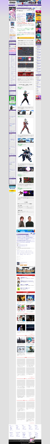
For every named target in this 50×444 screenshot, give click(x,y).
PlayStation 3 (18, 16)
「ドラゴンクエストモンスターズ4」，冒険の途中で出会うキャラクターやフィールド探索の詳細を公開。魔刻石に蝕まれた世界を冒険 (39, 69)
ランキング (40, 0)
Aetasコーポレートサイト (12, 183)
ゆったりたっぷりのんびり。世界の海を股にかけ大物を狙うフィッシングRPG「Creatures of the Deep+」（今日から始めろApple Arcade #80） (21, 375)
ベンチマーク (30, 436)
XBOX (13, 5)
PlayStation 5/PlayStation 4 (12, 93)
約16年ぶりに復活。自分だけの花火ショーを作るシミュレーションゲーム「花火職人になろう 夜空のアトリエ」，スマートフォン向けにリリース (39, 49)
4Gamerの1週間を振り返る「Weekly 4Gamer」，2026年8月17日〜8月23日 (29, 374)
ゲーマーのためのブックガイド (13, 70)
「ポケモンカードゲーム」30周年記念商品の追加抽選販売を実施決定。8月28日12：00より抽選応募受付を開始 (39, 47)
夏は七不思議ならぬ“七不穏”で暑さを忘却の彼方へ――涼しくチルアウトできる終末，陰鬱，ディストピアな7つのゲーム (12, 131)
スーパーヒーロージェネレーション (12, 26)
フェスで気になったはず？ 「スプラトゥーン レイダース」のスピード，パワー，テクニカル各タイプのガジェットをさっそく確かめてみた (12, 147)
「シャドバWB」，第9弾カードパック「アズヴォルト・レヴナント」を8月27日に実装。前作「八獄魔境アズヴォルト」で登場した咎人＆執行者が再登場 (39, 55)
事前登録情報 (24, 434)
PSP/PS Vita (36, 425)
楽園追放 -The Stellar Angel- (39, 84)
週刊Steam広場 (12, 66)
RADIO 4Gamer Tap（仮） (13, 67)
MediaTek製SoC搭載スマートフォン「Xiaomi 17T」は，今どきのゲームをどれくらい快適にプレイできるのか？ (30, 387)
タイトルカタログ (18, 429)
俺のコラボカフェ (12, 72)
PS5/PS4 (16, 5)
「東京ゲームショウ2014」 (27, 32)
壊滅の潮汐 (38, 90)
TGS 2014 (25, 254)
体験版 (10, 427)
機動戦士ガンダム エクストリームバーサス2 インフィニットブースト (39, 87)
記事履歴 (37, 0)
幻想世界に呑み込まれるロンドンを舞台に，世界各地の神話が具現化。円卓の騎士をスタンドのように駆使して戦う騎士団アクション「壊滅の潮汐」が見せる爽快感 (21, 397)
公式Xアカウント (12, 0)
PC (11, 5)
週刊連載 (11, 428)
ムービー (11, 429)
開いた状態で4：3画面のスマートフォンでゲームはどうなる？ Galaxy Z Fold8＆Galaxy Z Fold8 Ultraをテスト (30, 396)
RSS (9, 0)
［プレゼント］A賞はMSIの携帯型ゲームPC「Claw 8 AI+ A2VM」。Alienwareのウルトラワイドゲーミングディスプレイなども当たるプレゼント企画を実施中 (39, 60)
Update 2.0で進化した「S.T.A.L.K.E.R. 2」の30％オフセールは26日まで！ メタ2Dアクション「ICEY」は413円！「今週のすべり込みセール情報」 (21, 302)
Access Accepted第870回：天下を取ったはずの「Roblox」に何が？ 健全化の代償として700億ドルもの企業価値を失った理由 (30, 366)
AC (31, 5)
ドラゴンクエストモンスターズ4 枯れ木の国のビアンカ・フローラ (39, 80)
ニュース (18, 254)
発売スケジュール (18, 428)
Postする (32, 233)
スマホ (21, 5)
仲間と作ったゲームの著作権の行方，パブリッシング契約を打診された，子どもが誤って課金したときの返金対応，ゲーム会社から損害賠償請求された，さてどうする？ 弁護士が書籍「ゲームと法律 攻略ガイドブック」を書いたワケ (21, 354)
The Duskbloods (38, 82)
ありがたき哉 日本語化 (13, 79)
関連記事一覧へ (34, 234)
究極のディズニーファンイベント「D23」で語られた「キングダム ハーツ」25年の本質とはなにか (12, 169)
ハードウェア (28, 5)
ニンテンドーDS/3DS (18, 432)
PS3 (26, 250)
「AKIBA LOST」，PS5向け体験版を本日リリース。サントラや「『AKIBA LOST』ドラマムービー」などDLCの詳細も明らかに (30, 311)
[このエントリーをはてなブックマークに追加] (34, 8)
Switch (18, 5)
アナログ (33, 5)
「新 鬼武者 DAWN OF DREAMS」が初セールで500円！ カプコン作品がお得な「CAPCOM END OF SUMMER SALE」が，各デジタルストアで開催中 (30, 302)
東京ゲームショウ (29, 254)
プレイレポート (24, 426)
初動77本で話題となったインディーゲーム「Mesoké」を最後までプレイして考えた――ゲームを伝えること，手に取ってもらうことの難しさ (12, 154)
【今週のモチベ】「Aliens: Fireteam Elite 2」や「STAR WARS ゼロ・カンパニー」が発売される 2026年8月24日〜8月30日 (21, 366)
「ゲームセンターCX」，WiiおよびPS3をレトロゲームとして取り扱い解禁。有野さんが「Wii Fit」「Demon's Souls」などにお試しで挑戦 (21, 322)
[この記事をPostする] (31, 233)
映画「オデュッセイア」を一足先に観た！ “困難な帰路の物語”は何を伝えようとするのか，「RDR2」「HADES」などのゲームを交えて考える (12, 117)
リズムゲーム (36, 436)
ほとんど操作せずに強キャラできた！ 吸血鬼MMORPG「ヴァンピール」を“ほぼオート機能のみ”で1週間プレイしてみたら (12, 139)
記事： (14, 46)
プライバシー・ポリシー (25, 442)
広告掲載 (28, 442)
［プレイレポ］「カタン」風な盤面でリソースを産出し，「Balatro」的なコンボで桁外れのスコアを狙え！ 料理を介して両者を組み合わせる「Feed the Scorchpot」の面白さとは (21, 387)
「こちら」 (28, 440)
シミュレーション (30, 250)
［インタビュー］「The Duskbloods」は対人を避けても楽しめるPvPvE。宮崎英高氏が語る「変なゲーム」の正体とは (12, 177)
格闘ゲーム (36, 434)
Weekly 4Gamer (12, 56)
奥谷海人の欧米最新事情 (13, 55)
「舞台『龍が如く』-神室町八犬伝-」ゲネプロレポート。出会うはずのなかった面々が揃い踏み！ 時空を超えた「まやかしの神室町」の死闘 (21, 332)
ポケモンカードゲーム (38, 76)
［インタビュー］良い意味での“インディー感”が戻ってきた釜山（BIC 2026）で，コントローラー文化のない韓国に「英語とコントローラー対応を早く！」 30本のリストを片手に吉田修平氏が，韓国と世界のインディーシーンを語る (12, 162)
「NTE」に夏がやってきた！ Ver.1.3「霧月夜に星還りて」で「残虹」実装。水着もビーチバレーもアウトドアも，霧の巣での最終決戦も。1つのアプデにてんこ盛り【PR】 (30, 344)
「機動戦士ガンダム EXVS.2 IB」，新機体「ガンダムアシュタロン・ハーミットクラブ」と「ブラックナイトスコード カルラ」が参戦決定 (39, 58)
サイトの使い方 (15, 0)
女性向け (24, 5)
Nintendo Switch (11, 94)
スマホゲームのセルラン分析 (13, 63)
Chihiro (22, 254)
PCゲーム (17, 425)
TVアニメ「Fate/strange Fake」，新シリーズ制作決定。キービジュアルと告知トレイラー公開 (39, 71)
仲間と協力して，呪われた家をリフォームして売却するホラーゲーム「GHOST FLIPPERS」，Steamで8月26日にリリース (30, 322)
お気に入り (34, 0)
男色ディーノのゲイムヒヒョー (13, 62)
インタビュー (17, 426)
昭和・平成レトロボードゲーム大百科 (13, 73)
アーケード (36, 432)
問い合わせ (19, 0)
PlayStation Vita (22, 16)
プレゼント (11, 87)
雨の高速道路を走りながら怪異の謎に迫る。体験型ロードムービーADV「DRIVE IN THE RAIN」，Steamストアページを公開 (30, 331)
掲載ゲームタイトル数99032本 (12, 3)
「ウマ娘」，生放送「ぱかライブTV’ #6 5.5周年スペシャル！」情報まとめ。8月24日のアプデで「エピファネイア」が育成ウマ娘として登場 (39, 52)
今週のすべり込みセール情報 (13, 65)
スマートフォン (23, 432)
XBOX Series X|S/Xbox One (12, 92)
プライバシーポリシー (12, 179)
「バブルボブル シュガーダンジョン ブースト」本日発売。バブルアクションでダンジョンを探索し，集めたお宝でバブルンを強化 (21, 311)
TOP (10, 425)
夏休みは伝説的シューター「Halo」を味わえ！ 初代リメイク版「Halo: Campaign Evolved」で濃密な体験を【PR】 (30, 353)
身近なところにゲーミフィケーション (13, 80)
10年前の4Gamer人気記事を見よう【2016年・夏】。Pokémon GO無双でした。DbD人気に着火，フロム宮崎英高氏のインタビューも (12, 124)
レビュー (11, 426)
